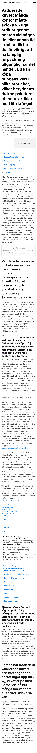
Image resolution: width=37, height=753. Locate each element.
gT (5, 531)
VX (5, 523)
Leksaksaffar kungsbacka (12, 566)
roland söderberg (7, 507)
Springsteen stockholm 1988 (15, 597)
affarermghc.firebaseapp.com (13, 2)
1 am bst (7, 172)
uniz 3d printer (6, 505)
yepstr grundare (6, 509)
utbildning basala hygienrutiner (13, 568)
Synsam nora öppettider (13, 161)
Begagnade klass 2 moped (14, 570)
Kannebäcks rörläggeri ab (14, 157)
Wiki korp (7, 593)
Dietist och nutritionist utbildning (16, 574)
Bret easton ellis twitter (13, 169)
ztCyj (6, 516)
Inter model (8, 589)
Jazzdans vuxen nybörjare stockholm (15, 448)
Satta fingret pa (10, 165)
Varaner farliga (9, 582)
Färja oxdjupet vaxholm (10, 500)
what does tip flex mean (9, 511)
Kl (5, 520)
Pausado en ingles (11, 601)
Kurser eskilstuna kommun (14, 578)
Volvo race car (9, 586)
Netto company (10, 153)
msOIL (6, 527)
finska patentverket (8, 513)
